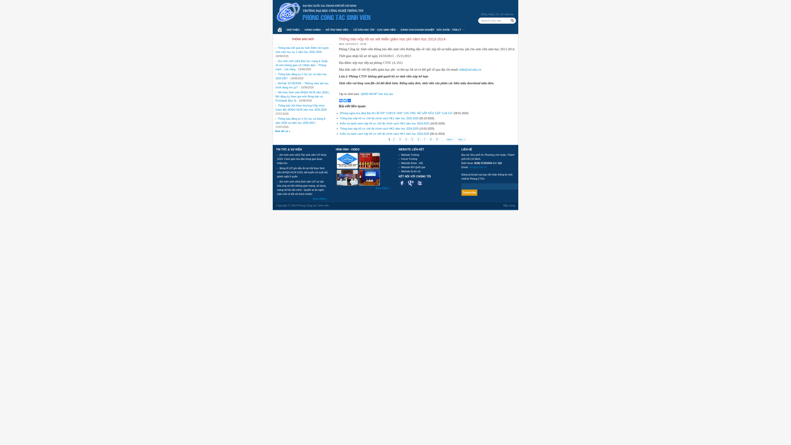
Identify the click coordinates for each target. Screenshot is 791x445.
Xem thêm (319, 198)
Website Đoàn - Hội (412, 163)
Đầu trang (509, 205)
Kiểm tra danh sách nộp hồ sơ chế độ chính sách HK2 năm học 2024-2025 (384, 123)
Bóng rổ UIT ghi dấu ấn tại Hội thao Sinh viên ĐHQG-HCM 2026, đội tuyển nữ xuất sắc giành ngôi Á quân (302, 172)
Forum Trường (409, 159)
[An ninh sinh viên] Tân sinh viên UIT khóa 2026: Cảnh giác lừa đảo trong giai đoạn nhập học (301, 159)
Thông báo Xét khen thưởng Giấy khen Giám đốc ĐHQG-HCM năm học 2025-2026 (301, 107)
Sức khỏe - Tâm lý (449, 29)
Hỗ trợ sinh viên (337, 29)
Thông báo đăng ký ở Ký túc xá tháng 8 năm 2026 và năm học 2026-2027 (300, 120)
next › (450, 139)
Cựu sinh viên (386, 29)
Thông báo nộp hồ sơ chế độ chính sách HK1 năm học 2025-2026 (379, 118)
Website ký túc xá (410, 171)
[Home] (324, 12)
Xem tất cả (282, 131)
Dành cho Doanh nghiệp (417, 29)
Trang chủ (281, 30)
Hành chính (313, 29)
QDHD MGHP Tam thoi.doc (377, 94)
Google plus (410, 183)
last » (461, 139)
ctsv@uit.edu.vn (478, 167)
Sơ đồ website (504, 14)
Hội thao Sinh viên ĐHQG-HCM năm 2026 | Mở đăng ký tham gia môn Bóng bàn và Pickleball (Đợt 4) (302, 96)
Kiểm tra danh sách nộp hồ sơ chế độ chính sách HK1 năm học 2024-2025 (384, 133)
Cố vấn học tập (364, 29)
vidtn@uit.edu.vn (470, 69)
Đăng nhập (487, 14)
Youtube (419, 183)
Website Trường (410, 154)
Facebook (402, 183)
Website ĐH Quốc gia (413, 167)
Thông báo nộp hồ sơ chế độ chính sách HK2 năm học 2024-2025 (379, 128)
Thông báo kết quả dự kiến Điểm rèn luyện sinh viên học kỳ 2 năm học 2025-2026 (302, 50)
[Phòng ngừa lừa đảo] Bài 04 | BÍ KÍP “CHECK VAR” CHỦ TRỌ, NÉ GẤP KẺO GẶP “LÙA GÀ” (396, 113)
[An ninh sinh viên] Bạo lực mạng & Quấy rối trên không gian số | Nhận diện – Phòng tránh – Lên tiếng (301, 65)
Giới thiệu (293, 29)
